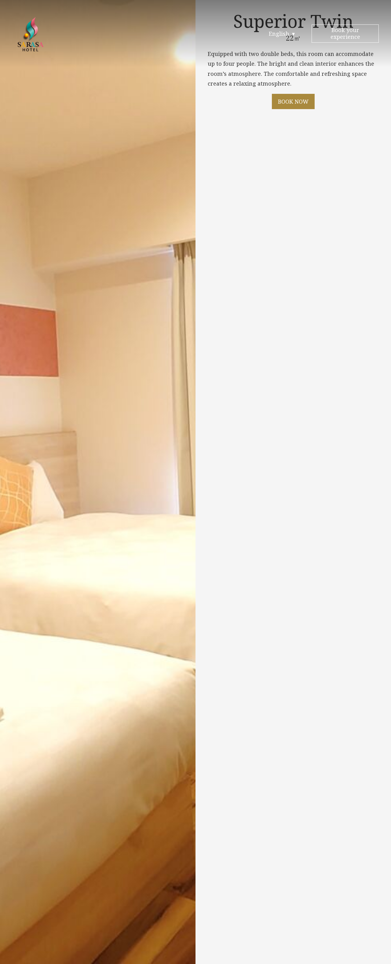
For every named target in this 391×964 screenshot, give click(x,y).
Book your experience (345, 33)
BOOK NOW (293, 101)
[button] (282, 33)
